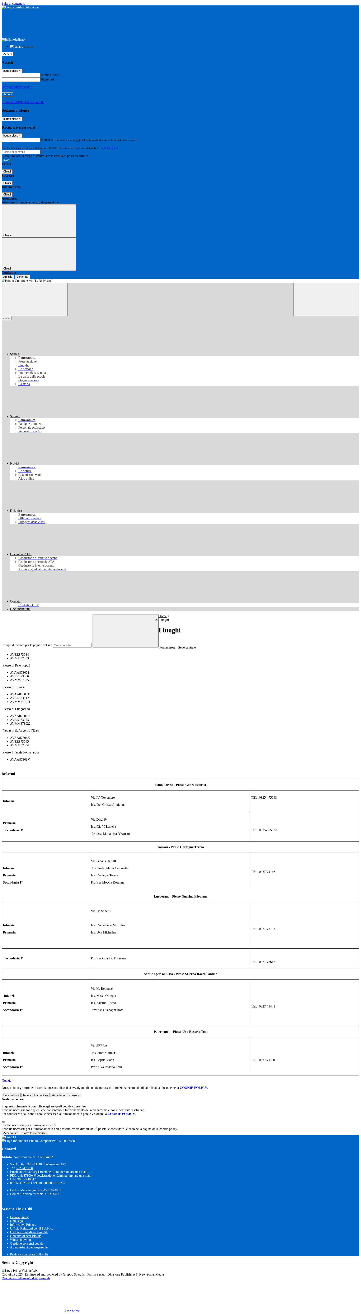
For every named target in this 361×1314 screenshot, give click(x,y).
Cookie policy (19, 1217)
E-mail (45, 140)
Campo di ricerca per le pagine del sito (27, 645)
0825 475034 (24, 1168)
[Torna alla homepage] (180, 281)
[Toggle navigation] (35, 299)
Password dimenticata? (17, 87)
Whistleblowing (20, 1239)
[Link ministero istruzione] (20, 7)
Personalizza (11, 1095)
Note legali (17, 1221)
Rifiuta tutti (35, 1095)
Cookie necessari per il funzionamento (27, 1125)
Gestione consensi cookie (26, 1243)
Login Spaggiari (109, 147)
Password (47, 79)
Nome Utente (50, 75)
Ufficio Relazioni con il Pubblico (31, 1228)
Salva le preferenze (34, 1133)
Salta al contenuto (13, 3)
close (6, 318)
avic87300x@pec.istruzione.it (54, 1175)
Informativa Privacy (23, 1224)
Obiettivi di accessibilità (25, 1236)
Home (163, 616)
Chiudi (7, 171)
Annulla (7, 276)
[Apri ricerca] (326, 299)
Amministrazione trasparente (29, 1247)
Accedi (7, 54)
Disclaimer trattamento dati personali (26, 1278)
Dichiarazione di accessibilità (29, 1232)
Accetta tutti (65, 1095)
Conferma (22, 276)
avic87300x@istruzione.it (52, 1172)
